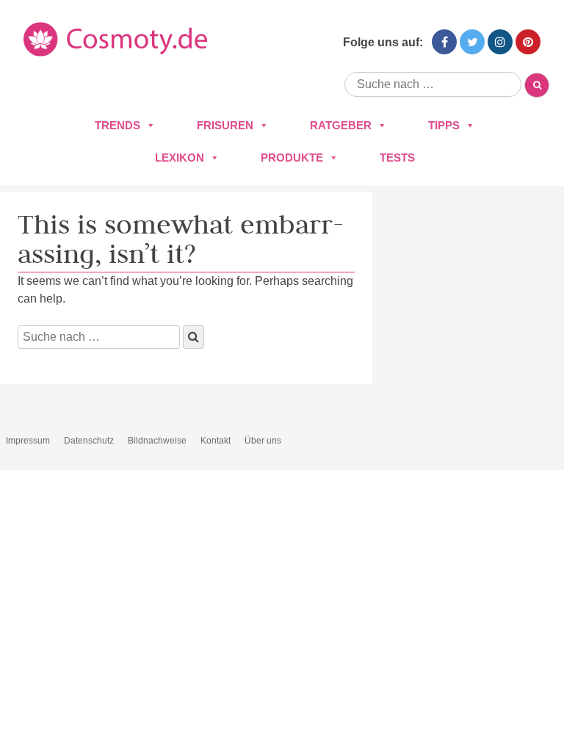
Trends (117, 125)
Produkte (292, 157)
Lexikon (179, 157)
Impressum (28, 440)
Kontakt (215, 440)
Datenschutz (89, 440)
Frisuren (225, 125)
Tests (397, 157)
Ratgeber (341, 125)
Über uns (263, 440)
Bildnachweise (157, 440)
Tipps (444, 125)
